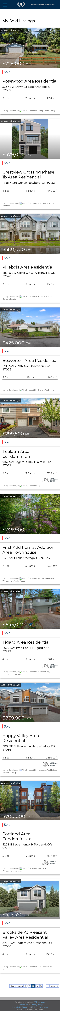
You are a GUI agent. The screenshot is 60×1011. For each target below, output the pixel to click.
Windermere (39, 1002)
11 (48, 986)
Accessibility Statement (21, 1007)
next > (54, 986)
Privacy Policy (36, 1005)
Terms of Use (23, 1005)
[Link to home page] (21, 4)
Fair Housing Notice (40, 1007)
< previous (16, 986)
